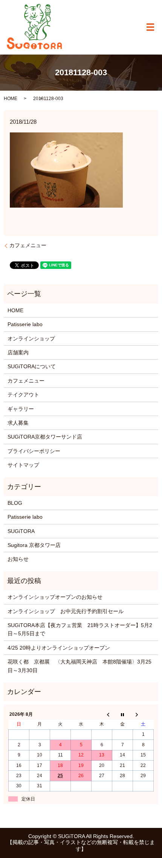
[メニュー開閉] (150, 27)
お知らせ (18, 559)
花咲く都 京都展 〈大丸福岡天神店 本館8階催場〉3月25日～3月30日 (79, 666)
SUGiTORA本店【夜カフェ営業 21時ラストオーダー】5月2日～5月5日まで (80, 629)
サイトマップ (23, 465)
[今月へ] (122, 714)
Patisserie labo (25, 324)
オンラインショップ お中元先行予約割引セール (66, 611)
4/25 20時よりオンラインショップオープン (59, 648)
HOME (10, 98)
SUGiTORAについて (32, 366)
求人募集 (18, 423)
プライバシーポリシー (34, 451)
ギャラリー (21, 409)
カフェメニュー (27, 245)
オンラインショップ (31, 339)
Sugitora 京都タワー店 (34, 545)
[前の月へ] (102, 714)
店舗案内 (18, 352)
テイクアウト (23, 395)
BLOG (15, 503)
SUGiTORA (21, 531)
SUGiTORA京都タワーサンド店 (45, 437)
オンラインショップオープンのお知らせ (55, 597)
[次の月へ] (143, 714)
